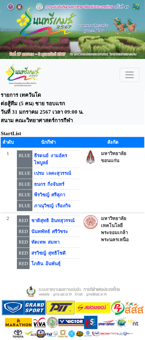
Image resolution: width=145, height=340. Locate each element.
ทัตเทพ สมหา (45, 242)
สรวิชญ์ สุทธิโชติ (48, 253)
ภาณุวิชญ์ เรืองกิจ (52, 205)
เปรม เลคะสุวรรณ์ (52, 173)
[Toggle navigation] (129, 75)
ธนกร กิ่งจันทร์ (49, 184)
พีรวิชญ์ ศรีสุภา (49, 194)
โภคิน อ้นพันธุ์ (46, 263)
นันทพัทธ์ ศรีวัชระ (49, 231)
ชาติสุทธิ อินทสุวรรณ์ (53, 220)
